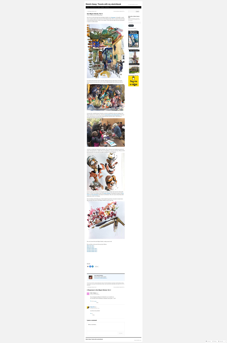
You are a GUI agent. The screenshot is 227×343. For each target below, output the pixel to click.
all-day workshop (107, 193)
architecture (109, 282)
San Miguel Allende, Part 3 (91, 11)
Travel (102, 282)
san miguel (93, 283)
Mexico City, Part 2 (90, 247)
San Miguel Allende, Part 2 (92, 250)
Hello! (99, 7)
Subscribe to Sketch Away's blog (134, 17)
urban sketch (113, 283)
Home (88, 7)
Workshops (107, 7)
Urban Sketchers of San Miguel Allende (112, 114)
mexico (96, 282)
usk (116, 283)
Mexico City (99, 282)
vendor (118, 283)
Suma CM (92, 306)
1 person (95, 301)
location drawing (118, 282)
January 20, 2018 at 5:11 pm (94, 308)
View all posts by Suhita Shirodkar (100, 277)
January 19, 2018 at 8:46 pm (94, 294)
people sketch (89, 283)
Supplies (102, 7)
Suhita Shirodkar (99, 15)
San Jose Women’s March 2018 (119, 11)
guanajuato (113, 282)
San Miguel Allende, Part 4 (95, 14)
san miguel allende (99, 283)
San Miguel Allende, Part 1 (92, 248)
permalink (88, 284)
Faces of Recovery (93, 7)
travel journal (109, 283)
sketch (103, 283)
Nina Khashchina (95, 194)
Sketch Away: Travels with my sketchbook (103, 4)
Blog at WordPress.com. (137, 340)
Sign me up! (131, 25)
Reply (97, 302)
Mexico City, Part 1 (90, 245)
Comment (120, 333)
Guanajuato (113, 17)
